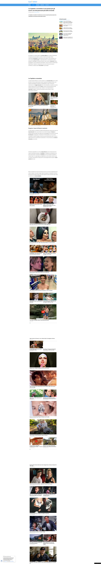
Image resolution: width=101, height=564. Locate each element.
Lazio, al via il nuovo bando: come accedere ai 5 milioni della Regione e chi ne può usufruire (67, 22)
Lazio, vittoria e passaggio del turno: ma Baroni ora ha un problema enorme (67, 34)
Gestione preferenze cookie (98, 563)
